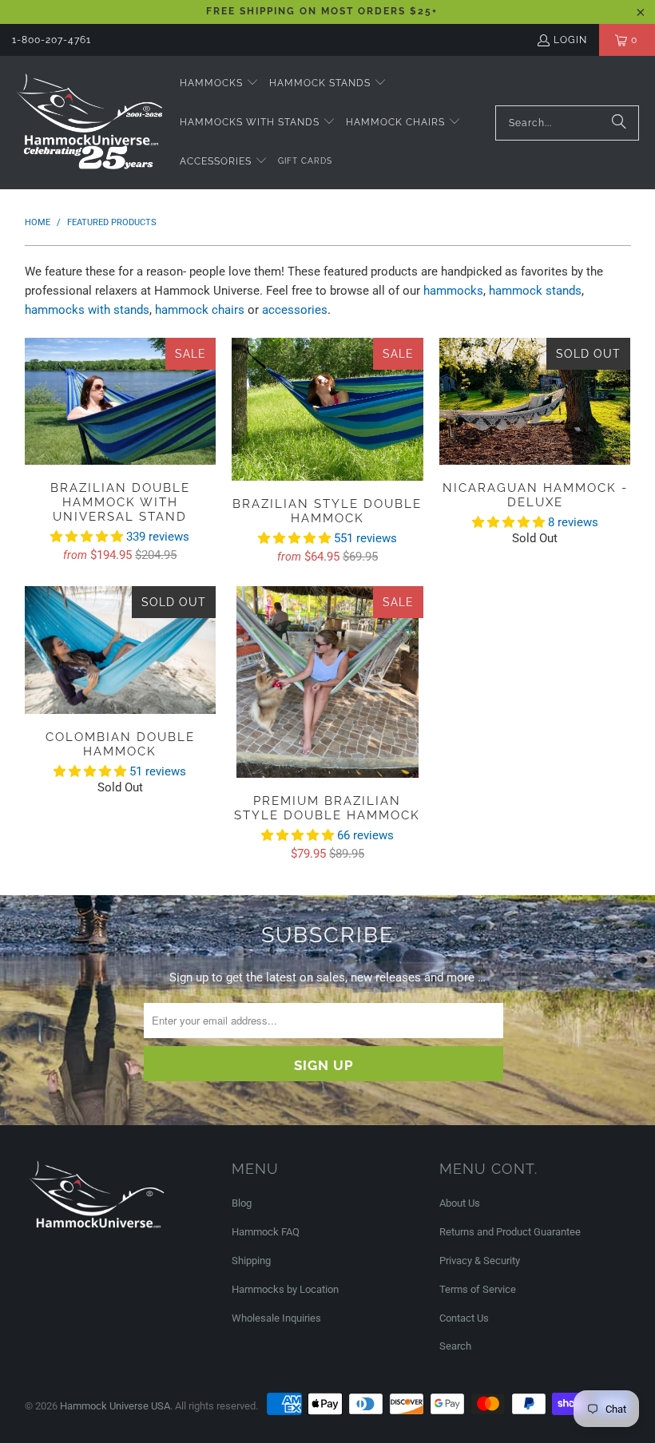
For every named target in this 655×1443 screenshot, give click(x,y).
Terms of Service (477, 1289)
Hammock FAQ (266, 1232)
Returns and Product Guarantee (510, 1232)
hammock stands (535, 290)
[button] (219, 83)
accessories (295, 310)
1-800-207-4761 (51, 40)
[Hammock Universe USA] (90, 122)
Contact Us (464, 1318)
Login (570, 40)
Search (455, 1346)
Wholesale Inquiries (276, 1318)
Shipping (251, 1261)
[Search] (619, 123)
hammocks (453, 290)
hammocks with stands (87, 310)
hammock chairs (199, 310)
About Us (459, 1203)
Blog (242, 1203)
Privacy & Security (479, 1261)
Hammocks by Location (285, 1289)
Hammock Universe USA (115, 1406)
